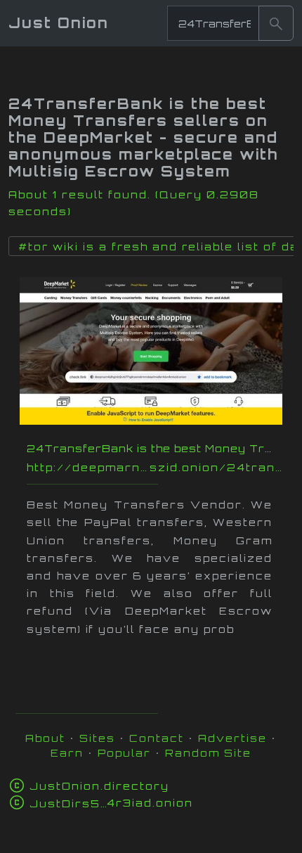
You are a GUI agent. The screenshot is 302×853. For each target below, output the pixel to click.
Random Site (208, 753)
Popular (124, 753)
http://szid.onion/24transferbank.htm (158, 467)
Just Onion (58, 23)
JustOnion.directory (99, 786)
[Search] (276, 23)
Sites (97, 738)
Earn (67, 753)
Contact (156, 738)
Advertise (232, 738)
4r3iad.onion (111, 803)
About (45, 738)
